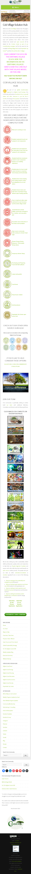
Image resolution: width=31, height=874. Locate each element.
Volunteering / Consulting (9, 707)
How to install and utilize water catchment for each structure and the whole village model (19, 202)
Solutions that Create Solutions (9, 788)
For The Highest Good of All (9, 649)
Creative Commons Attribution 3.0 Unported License (15, 842)
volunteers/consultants (20, 572)
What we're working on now (19, 129)
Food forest (15, 284)
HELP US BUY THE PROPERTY (13, 76)
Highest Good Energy (8, 669)
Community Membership (9, 704)
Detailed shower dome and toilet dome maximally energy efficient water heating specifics (20, 191)
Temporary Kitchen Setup (18, 253)
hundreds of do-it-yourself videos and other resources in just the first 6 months (15, 96)
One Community (15, 2)
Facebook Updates (7, 714)
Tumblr (4, 737)
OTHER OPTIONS (15, 366)
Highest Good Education (9, 676)
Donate (5, 744)
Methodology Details (7, 782)
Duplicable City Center (8, 686)
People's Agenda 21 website (19, 566)
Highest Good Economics (9, 679)
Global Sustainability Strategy (10, 645)
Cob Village (13, 28)
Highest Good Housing (8, 673)
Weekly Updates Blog (8, 652)
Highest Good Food (7, 666)
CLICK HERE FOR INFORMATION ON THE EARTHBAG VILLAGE (15, 61)
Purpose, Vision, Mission (9, 638)
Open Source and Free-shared (10, 642)
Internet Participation (8, 710)
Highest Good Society (8, 683)
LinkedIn (5, 730)
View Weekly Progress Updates (10, 700)
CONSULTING (15, 364)
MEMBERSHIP (23, 364)
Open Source (5, 778)
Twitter (4, 734)
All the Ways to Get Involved (9, 694)
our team (9, 405)
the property (16, 98)
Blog (4, 740)
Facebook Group (7, 717)
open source (6, 570)
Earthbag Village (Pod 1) (13, 48)
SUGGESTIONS (8, 364)
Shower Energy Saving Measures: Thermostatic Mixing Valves (18, 243)
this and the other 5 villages (18, 51)
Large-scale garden (17, 274)
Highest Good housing (19, 92)
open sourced (20, 42)
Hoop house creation (17, 294)
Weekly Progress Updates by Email (11, 697)
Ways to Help (6, 632)
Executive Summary (8, 655)
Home (4, 625)
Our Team (5, 628)
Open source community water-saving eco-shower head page (20, 233)
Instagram (5, 720)
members (5, 575)
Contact (5, 747)
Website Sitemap (7, 659)
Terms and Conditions (16, 861)
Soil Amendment (16, 305)
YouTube (5, 727)
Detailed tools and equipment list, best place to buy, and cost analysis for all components (19, 150)
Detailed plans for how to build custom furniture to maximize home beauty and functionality (19, 171)
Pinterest (5, 724)
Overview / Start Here (8, 635)
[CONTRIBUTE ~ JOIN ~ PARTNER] (15, 615)
